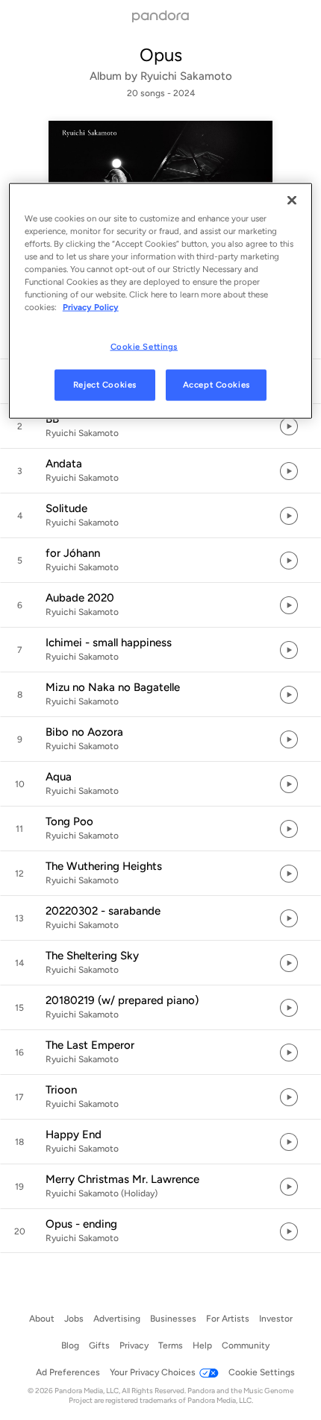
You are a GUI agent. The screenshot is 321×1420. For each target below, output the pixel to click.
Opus (161, 55)
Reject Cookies (105, 384)
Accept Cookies (216, 384)
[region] (161, 300)
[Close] (291, 199)
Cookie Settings (144, 346)
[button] (160, 426)
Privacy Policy (91, 307)
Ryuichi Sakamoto (186, 76)
